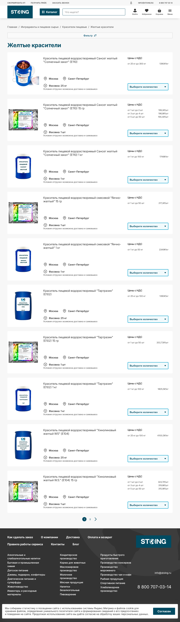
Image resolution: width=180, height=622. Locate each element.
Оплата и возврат (100, 537)
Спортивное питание (112, 583)
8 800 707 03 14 (166, 3)
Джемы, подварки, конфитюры (26, 574)
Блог (76, 544)
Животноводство (17, 586)
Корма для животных (73, 562)
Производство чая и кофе (115, 574)
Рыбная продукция (111, 578)
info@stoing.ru (145, 3)
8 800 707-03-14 (154, 587)
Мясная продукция (71, 582)
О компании (49, 537)
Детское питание (17, 570)
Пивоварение (68, 594)
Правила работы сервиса (25, 544)
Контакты (58, 544)
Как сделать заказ (20, 537)
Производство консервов (115, 562)
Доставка (73, 537)
